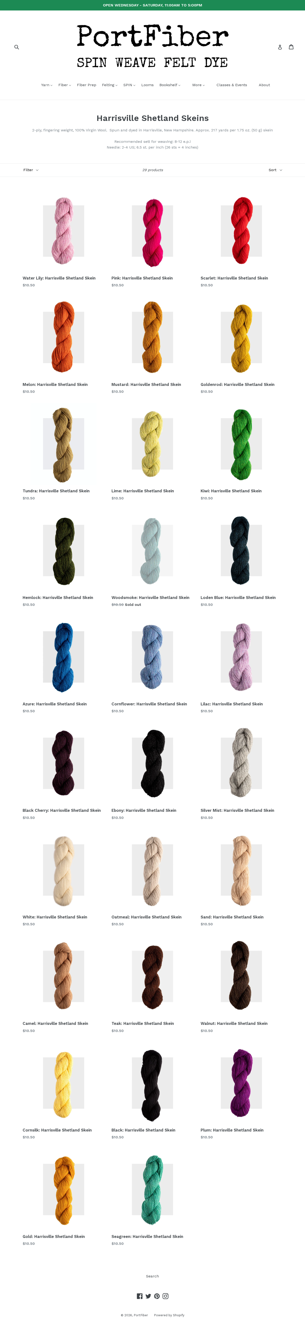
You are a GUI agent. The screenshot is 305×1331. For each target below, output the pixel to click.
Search (152, 1276)
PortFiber (141, 1315)
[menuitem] (44, 85)
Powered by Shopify (169, 1315)
